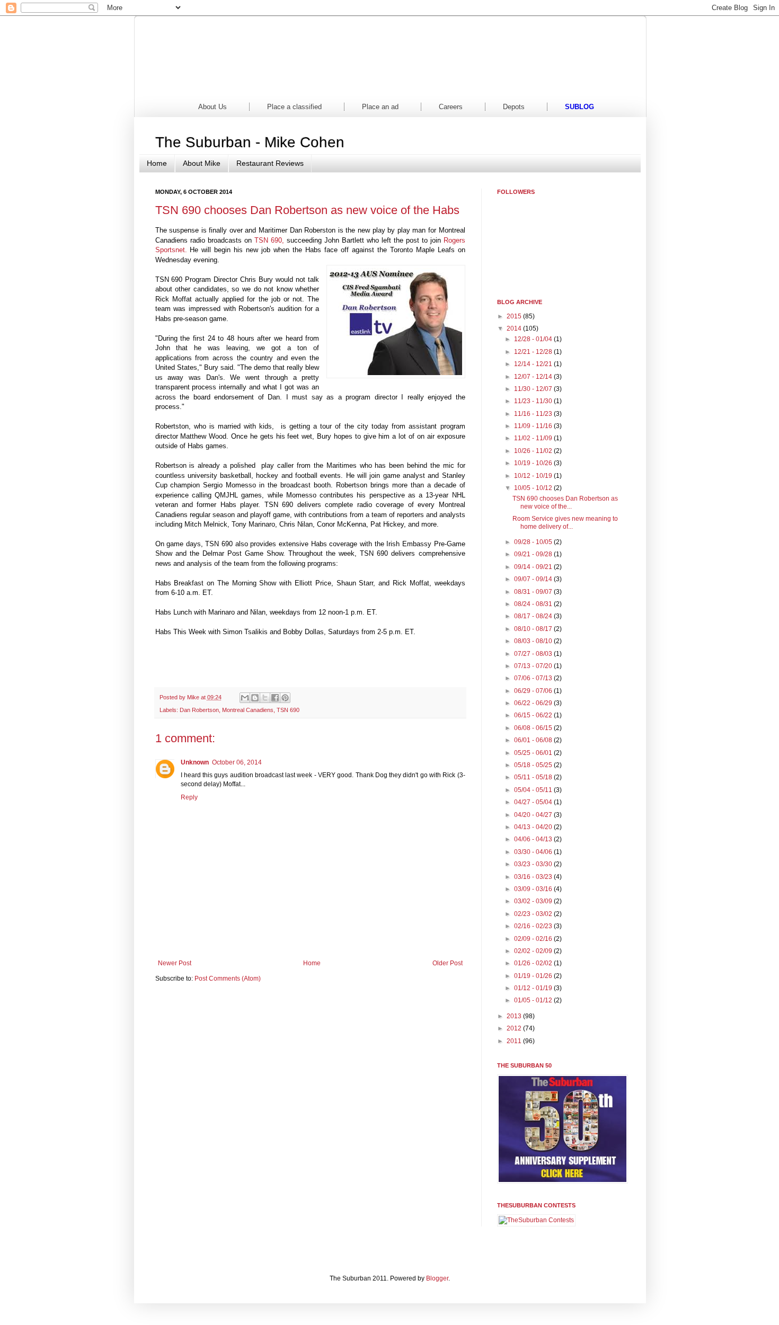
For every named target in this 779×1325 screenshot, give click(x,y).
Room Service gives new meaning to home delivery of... (565, 522)
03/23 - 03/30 (534, 864)
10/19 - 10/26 (534, 463)
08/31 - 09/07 (534, 591)
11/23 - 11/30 (534, 401)
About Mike (201, 163)
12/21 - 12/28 (534, 351)
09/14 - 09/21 (534, 567)
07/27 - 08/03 (534, 653)
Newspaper (268, 84)
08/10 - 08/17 (534, 629)
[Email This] (245, 697)
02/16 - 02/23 (534, 926)
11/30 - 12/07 (534, 389)
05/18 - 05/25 (534, 765)
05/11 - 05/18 (534, 777)
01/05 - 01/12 (534, 1000)
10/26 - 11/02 (534, 451)
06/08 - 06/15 (534, 728)
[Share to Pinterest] (285, 697)
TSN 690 (288, 710)
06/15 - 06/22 (534, 715)
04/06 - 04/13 (534, 839)
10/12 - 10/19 (534, 475)
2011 (515, 1041)
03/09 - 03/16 (534, 889)
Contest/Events (510, 84)
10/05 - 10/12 (534, 488)
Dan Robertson (199, 710)
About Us (212, 107)
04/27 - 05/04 (534, 802)
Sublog (579, 107)
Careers (451, 107)
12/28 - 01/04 (534, 339)
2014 (515, 328)
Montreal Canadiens (247, 710)
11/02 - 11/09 (534, 438)
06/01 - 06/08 (534, 740)
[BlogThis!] (255, 697)
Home (188, 84)
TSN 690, (269, 240)
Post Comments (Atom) (227, 978)
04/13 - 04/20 (534, 827)
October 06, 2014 (237, 762)
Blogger (437, 1278)
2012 (515, 1028)
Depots (514, 107)
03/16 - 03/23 (534, 877)
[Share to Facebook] (275, 697)
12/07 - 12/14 (534, 376)
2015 (515, 316)
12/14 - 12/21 (534, 364)
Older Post (447, 963)
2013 (515, 1016)
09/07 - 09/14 (534, 579)
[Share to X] (265, 697)
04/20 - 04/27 (534, 815)
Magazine (349, 84)
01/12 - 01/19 (534, 988)
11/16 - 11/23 (534, 413)
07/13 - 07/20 (534, 666)
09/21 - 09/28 (534, 554)
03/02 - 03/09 (534, 901)
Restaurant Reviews (270, 163)
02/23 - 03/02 (534, 914)
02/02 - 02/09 (534, 951)
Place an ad (380, 107)
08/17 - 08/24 (534, 616)
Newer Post (174, 963)
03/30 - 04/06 (534, 852)
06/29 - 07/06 (534, 691)
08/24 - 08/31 (534, 604)
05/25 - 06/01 (534, 753)
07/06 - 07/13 (534, 678)
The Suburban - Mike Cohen (249, 142)
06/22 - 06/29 (534, 703)
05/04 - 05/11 (534, 790)
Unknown (195, 762)
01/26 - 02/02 (534, 963)
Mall (429, 84)
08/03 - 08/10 (534, 641)
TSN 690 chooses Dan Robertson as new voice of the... (565, 502)
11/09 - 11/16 (534, 426)
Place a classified (294, 107)
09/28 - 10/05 (534, 542)
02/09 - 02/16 (534, 938)
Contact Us (590, 84)
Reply (189, 797)
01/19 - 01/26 (534, 976)
